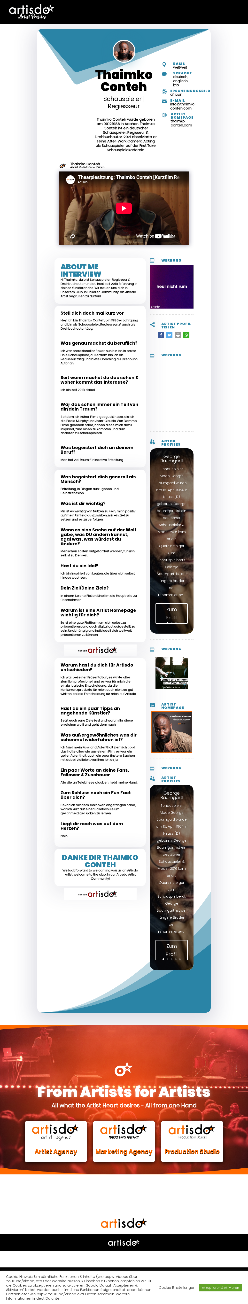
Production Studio (192, 1151)
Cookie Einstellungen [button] (177, 1287)
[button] (161, 335)
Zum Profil (172, 613)
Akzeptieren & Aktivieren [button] (220, 1287)
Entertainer (150, 7)
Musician (180, 7)
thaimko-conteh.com (181, 123)
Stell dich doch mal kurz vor (92, 313)
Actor (52, 7)
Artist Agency (56, 1151)
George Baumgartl (171, 458)
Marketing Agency (124, 1151)
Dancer (123, 7)
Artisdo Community (87, 7)
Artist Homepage (182, 116)
